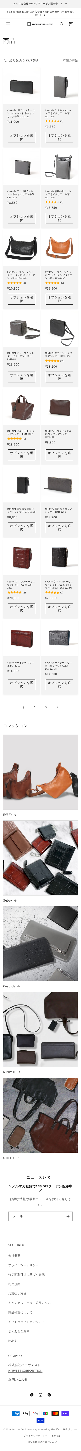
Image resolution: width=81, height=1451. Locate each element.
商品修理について (20, 1312)
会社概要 (14, 1255)
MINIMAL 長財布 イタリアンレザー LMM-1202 (58, 510)
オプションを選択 (21, 137)
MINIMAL (9, 1072)
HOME (12, 1340)
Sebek (7, 900)
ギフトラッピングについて (26, 1322)
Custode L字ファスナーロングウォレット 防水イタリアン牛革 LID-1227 (21, 113)
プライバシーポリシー (23, 1265)
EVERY (7, 814)
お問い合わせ (18, 1379)
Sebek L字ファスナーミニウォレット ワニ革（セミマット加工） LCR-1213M (59, 584)
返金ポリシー (70, 1429)
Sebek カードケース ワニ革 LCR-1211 (20, 664)
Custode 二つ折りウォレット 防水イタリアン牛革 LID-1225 (20, 194)
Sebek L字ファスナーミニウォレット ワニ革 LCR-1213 (21, 584)
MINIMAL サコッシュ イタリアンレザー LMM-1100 (58, 355)
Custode (9, 986)
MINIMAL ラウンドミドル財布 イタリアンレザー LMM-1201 (58, 434)
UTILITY (9, 1158)
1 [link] (24, 707)
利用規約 (14, 1284)
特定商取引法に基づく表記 (26, 1274)
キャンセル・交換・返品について (31, 1303)
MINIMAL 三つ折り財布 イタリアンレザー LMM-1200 (21, 510)
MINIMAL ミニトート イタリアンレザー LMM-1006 (20, 432)
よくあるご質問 (18, 1331)
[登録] (67, 1216)
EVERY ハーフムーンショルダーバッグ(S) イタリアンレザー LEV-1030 (58, 275)
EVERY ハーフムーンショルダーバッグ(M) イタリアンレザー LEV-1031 (21, 275)
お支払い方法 (17, 1293)
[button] (8, 24)
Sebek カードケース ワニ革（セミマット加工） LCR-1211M (58, 665)
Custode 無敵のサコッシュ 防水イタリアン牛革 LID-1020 (58, 194)
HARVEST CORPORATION (25, 1371)
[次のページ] (57, 707)
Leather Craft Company (24, 1429)
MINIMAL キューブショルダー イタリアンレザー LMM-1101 (20, 356)
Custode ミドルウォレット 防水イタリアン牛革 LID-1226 (58, 113)
